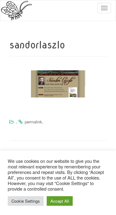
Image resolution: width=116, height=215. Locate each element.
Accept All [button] (59, 201)
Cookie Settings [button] (25, 201)
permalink (33, 122)
